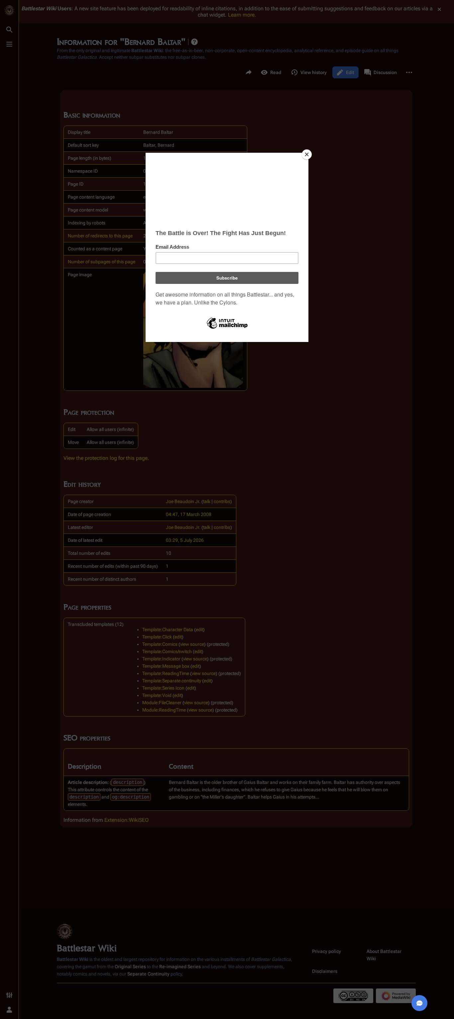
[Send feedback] (419, 1003)
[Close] (307, 154)
